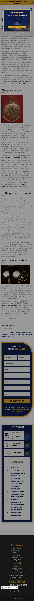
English (7, 587)
